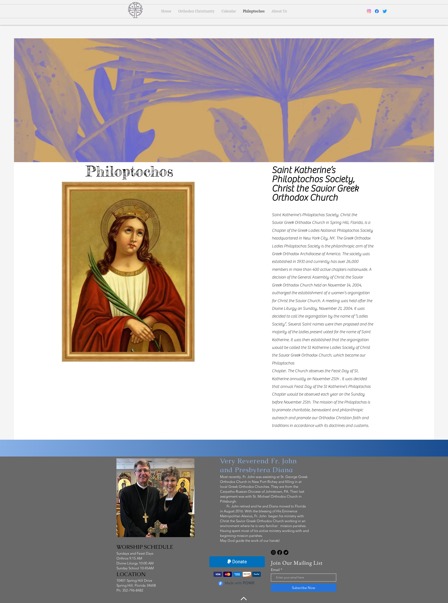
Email (275, 569)
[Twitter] (384, 11)
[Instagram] (368, 11)
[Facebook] (376, 11)
